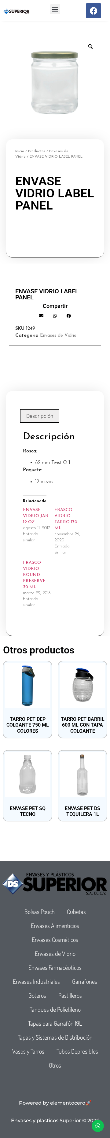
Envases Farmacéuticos (55, 967)
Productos (36, 151)
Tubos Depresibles (77, 1051)
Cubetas (76, 911)
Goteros (37, 995)
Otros (55, 1065)
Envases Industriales (36, 981)
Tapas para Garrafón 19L (55, 1023)
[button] (55, 9)
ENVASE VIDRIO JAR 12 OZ (35, 516)
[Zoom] (90, 46)
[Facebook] (93, 10)
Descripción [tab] (39, 416)
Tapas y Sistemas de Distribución (55, 1037)
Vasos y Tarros (28, 1051)
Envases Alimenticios (55, 925)
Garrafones (84, 981)
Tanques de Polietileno (55, 1009)
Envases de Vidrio (58, 335)
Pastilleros (70, 995)
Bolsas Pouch (39, 911)
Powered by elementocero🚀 (55, 1103)
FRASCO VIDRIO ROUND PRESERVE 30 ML (34, 574)
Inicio (19, 151)
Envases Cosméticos (55, 939)
